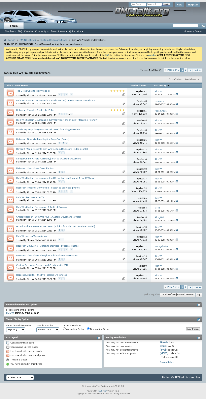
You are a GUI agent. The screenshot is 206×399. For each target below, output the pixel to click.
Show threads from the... (19, 325)
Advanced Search (193, 31)
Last (196, 70)
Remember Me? (142, 9)
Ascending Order (75, 329)
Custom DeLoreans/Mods (53, 40)
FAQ (20, 31)
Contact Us (168, 377)
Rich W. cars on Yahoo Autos (31, 236)
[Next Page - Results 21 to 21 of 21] (190, 70)
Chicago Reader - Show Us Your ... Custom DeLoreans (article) (48, 217)
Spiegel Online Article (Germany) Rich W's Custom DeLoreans (48, 158)
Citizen (30, 240)
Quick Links (75, 31)
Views (143, 86)
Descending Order (99, 329)
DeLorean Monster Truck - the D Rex (35, 110)
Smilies (163, 346)
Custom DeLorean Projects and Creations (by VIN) (42, 265)
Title (9, 86)
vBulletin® (102, 391)
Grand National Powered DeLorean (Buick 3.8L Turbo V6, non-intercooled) (55, 226)
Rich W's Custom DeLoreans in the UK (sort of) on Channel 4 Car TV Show (55, 178)
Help (179, 4)
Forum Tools (174, 79)
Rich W (30, 95)
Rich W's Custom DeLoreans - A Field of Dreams (41, 207)
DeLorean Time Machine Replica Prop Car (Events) (42, 139)
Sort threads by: (44, 325)
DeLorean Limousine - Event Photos (35, 168)
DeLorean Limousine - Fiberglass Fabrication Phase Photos (47, 255)
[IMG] (163, 350)
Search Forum (191, 79)
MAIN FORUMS (28, 40)
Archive (190, 377)
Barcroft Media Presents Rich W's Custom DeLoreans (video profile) (52, 149)
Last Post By (160, 86)
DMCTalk (179, 377)
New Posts (10, 31)
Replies (134, 86)
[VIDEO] (164, 353)
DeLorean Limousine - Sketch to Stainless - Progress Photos (47, 246)
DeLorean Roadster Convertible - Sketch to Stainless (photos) (48, 187)
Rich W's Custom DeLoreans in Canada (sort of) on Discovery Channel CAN (55, 100)
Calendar (28, 31)
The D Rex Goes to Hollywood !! (33, 91)
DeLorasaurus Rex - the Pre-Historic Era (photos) (42, 275)
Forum (14, 26)
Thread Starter (20, 86)
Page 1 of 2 (173, 70)
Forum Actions (58, 31)
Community (40, 31)
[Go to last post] (177, 95)
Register (193, 4)
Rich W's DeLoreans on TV (30, 197)
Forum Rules (166, 362)
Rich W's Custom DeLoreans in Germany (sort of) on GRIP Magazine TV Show (56, 120)
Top (198, 295)
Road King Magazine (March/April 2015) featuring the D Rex (48, 129)
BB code (164, 342)
